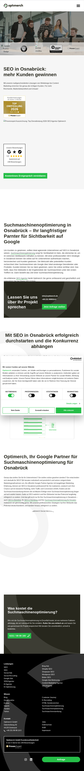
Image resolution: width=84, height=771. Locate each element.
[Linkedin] (31, 759)
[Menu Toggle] (78, 6)
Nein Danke (15, 410)
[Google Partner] (6, 49)
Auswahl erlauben (42, 410)
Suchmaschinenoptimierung (23, 253)
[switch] (32, 395)
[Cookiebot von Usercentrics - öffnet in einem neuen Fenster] (71, 359)
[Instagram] (25, 759)
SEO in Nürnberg (31, 500)
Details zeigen (71, 403)
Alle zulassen (69, 410)
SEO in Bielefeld (14, 500)
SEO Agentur (22, 278)
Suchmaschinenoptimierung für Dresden (60, 500)
